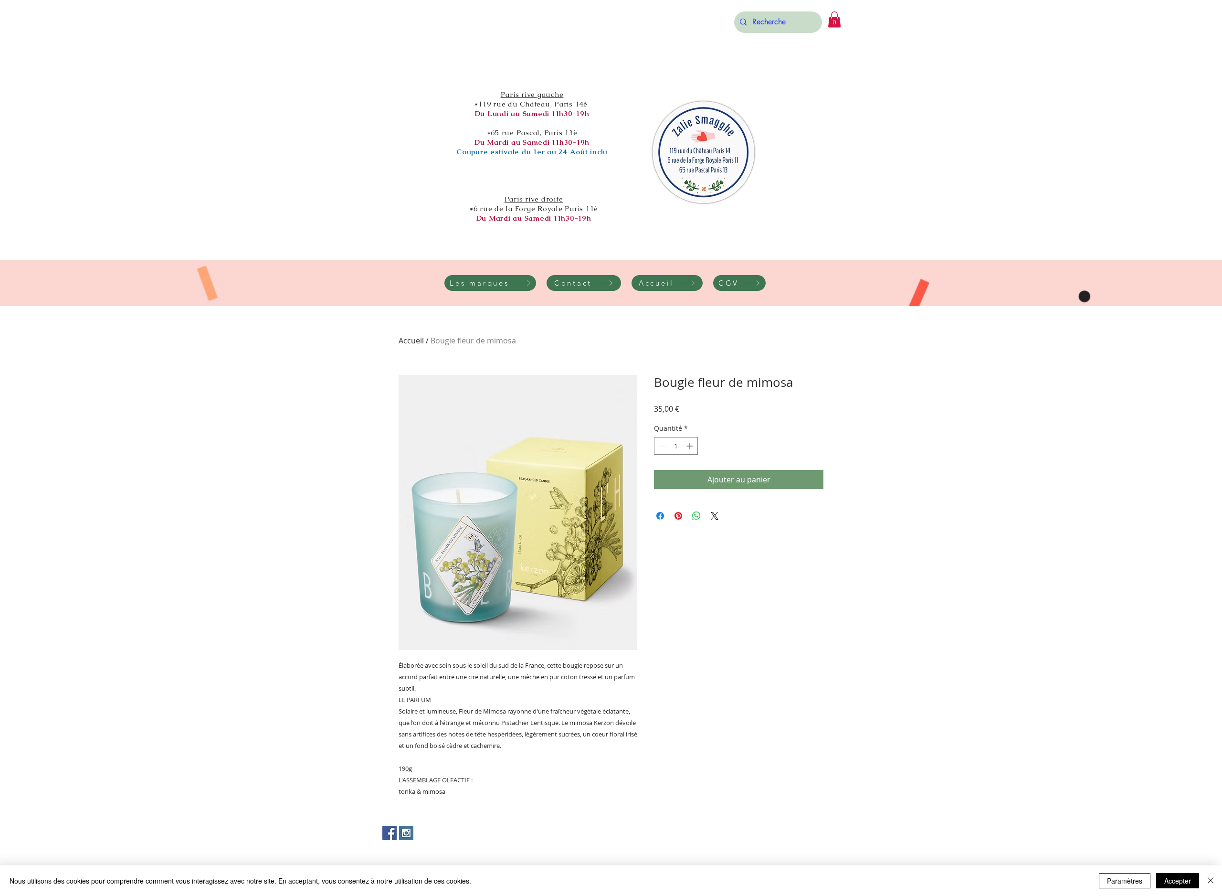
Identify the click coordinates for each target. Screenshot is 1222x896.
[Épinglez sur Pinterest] (678, 516)
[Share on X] (714, 516)
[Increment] (690, 445)
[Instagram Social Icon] (406, 833)
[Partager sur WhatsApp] (696, 516)
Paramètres (1124, 880)
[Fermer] (1210, 880)
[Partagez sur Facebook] (660, 516)
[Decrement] (661, 445)
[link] (834, 19)
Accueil (411, 340)
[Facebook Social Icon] (389, 833)
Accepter (1177, 880)
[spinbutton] (676, 445)
